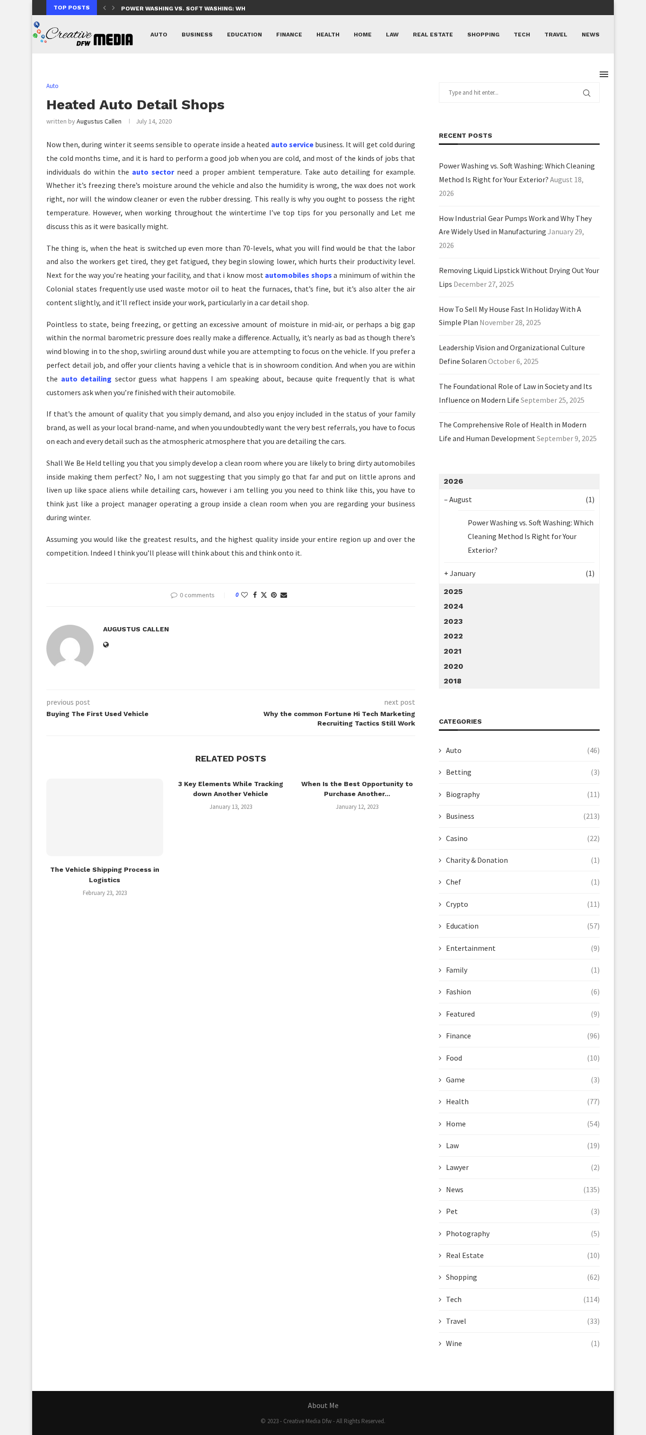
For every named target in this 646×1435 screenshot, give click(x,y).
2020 (453, 666)
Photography (523, 1233)
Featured (523, 1014)
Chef (523, 881)
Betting (523, 772)
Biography (523, 794)
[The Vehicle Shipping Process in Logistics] (104, 817)
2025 (453, 591)
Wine (523, 1343)
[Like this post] (244, 595)
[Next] (113, 7)
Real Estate (433, 34)
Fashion (523, 991)
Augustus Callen (99, 121)
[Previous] (104, 7)
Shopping (483, 34)
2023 (453, 621)
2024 (453, 606)
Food (523, 1058)
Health (328, 34)
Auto (158, 34)
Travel (555, 34)
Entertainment (523, 948)
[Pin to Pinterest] (274, 595)
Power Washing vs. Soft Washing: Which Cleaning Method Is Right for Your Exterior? (531, 536)
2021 (453, 651)
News (591, 34)
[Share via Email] (283, 595)
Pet (523, 1211)
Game (523, 1079)
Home (363, 34)
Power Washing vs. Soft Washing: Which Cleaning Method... (221, 8)
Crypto (523, 904)
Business (197, 34)
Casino (523, 838)
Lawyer (523, 1167)
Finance (289, 34)
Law (392, 34)
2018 (453, 680)
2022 (453, 635)
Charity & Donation (523, 860)
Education (244, 34)
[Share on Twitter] (264, 595)
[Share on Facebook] (255, 595)
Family (523, 969)
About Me (323, 1405)
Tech (522, 34)
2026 (453, 481)
